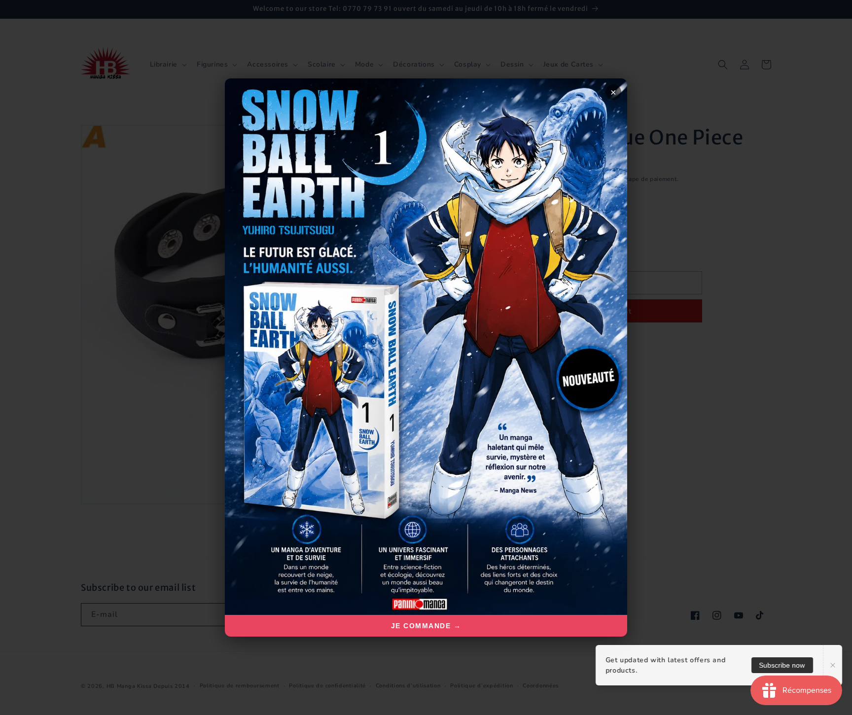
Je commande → (426, 626)
